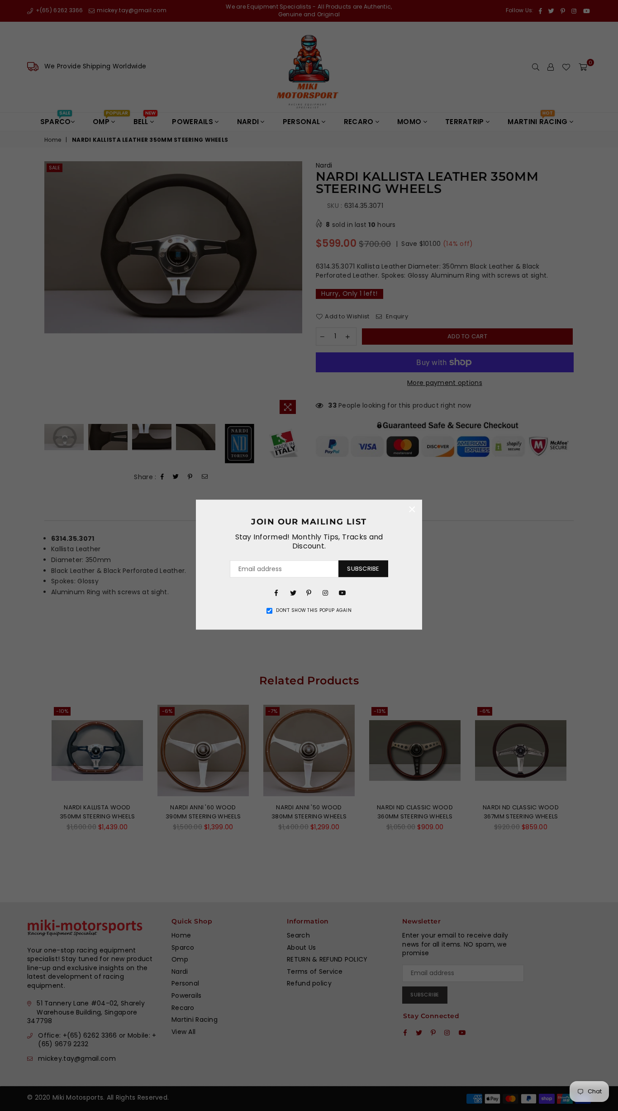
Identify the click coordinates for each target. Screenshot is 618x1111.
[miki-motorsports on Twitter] (293, 592)
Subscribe (363, 568)
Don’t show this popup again (314, 610)
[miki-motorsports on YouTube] (341, 592)
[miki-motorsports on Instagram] (325, 592)
